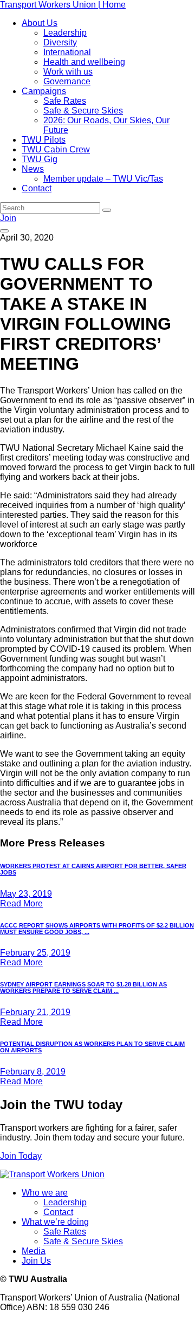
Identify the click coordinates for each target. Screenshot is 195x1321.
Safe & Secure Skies (83, 110)
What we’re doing (55, 1221)
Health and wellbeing (84, 61)
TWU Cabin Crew (56, 149)
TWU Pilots (44, 139)
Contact (36, 188)
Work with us (68, 71)
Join (8, 218)
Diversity (60, 42)
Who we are (45, 1192)
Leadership (65, 32)
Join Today (21, 1155)
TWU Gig (39, 159)
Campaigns (44, 91)
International (67, 52)
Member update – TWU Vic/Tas (103, 178)
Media (34, 1251)
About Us (39, 23)
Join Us (36, 1260)
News (33, 169)
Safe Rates (64, 100)
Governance (66, 81)
